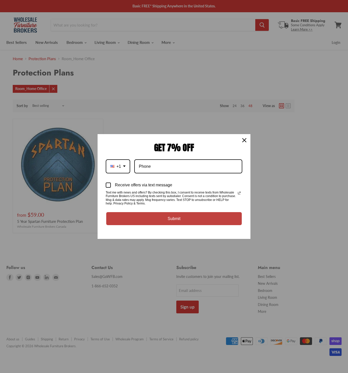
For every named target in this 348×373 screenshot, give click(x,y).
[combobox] (118, 166)
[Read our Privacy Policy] (239, 193)
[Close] (244, 140)
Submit (174, 218)
